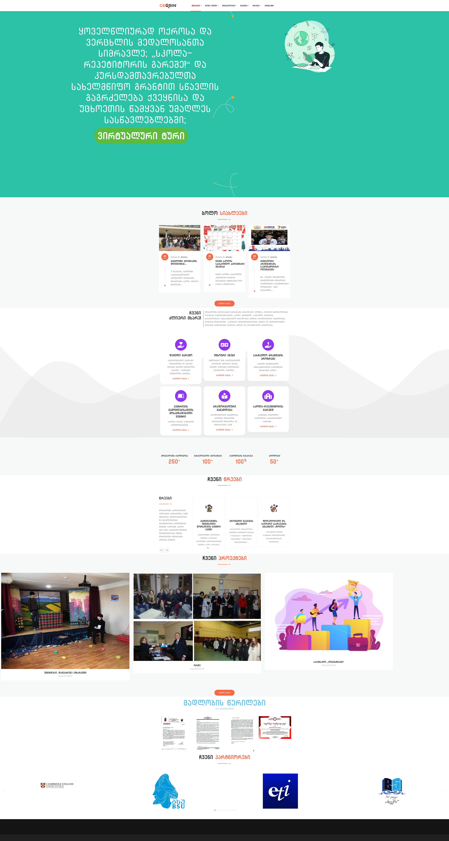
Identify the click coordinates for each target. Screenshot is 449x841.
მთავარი (196, 6)
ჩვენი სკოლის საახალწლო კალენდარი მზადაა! (229, 264)
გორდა (184, 257)
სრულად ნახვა (180, 378)
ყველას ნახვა (224, 303)
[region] (224, 104)
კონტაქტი (269, 6)
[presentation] (161, 550)
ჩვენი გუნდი (211, 6)
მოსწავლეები (228, 6)
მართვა (243, 6)
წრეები (256, 6)
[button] (3, 791)
